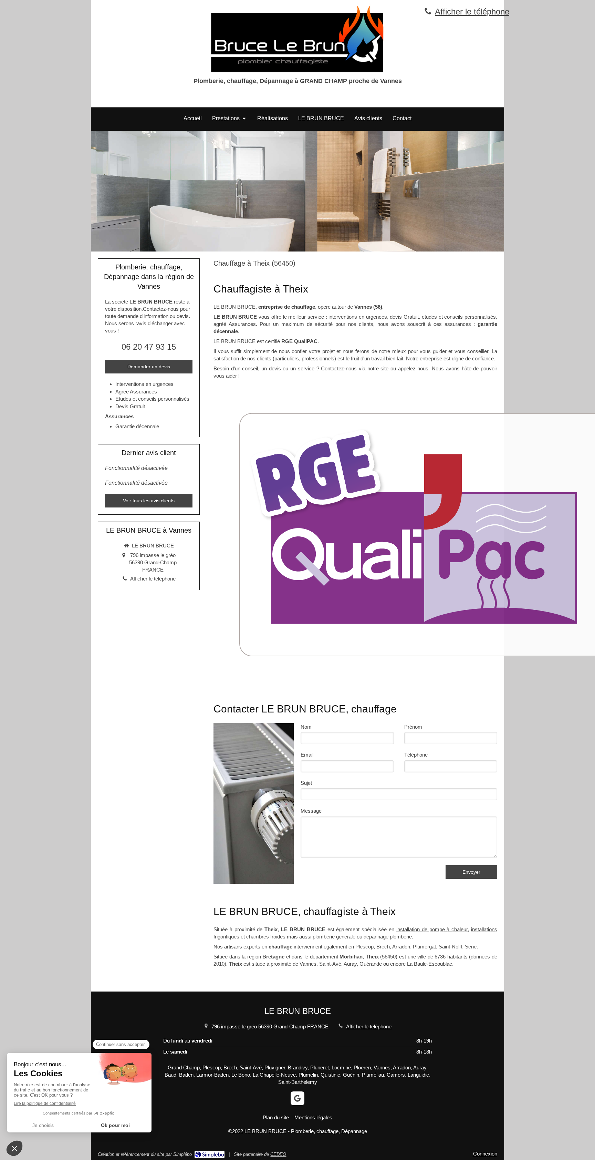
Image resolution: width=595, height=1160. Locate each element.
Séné (471, 946)
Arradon (401, 946)
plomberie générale (334, 937)
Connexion (485, 1154)
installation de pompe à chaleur (432, 929)
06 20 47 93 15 (149, 346)
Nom (306, 727)
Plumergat (424, 946)
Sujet (306, 783)
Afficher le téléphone (472, 11)
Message (311, 811)
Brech (383, 946)
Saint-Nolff (450, 946)
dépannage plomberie (388, 937)
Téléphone (416, 755)
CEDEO (278, 1154)
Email (307, 755)
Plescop (364, 946)
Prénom (413, 727)
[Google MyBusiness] (297, 1098)
